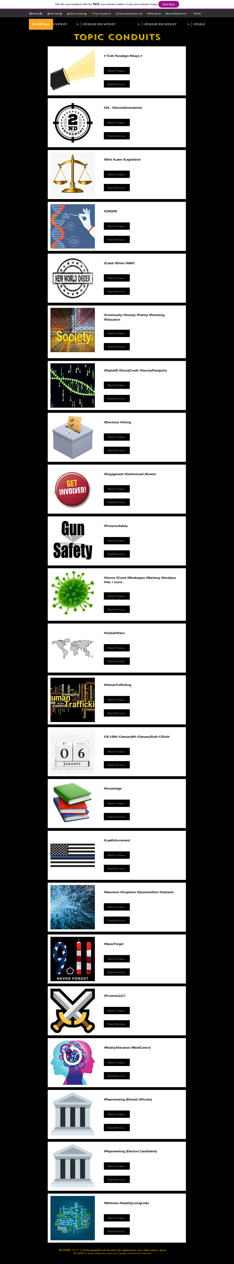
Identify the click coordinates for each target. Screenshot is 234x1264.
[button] (55, 13)
